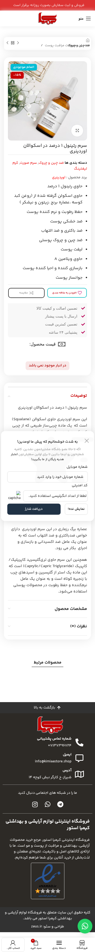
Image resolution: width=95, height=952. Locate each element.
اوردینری (58, 177)
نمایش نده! (76, 509)
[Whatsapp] (47, 804)
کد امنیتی (80, 485)
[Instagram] (34, 804)
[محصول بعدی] (7, 43)
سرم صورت (28, 163)
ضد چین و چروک (79, 45)
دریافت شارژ (34, 509)
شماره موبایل (77, 467)
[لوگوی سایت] (47, 18)
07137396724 (60, 746)
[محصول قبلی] (18, 43)
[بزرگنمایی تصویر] (77, 131)
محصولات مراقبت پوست (61, 45)
